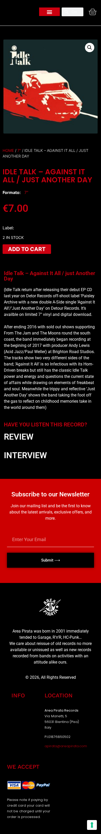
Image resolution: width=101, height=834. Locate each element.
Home (8, 150)
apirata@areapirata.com (66, 746)
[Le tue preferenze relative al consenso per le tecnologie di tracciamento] (92, 825)
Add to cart (27, 249)
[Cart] (92, 11)
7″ (19, 150)
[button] (49, 11)
